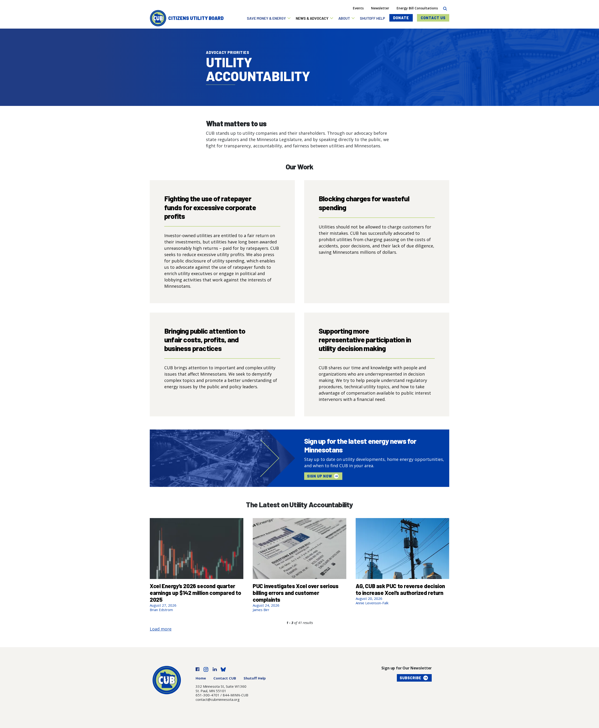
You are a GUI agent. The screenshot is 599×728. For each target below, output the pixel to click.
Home (201, 678)
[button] (269, 18)
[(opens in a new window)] (197, 669)
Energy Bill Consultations (417, 8)
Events (358, 8)
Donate (401, 17)
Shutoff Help (255, 678)
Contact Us (433, 17)
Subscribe (410, 678)
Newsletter (380, 8)
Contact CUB (224, 678)
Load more (161, 629)
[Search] (445, 8)
